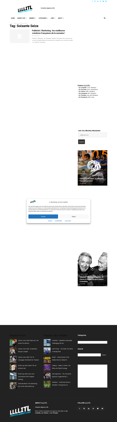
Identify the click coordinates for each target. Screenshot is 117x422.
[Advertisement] (91, 54)
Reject (74, 216)
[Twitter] (103, 1)
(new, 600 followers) (88, 95)
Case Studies (84, 274)
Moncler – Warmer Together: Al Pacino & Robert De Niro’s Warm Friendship (92, 279)
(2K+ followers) (87, 93)
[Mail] (100, 1)
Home (13, 18)
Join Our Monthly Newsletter (89, 130)
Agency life (21, 18)
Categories (43, 18)
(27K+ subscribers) (88, 89)
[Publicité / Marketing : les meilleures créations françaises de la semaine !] (20, 36)
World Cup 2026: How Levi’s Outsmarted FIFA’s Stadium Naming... (26, 376)
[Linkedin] (97, 1)
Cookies (50, 220)
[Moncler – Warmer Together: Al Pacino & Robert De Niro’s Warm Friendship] (92, 269)
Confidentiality (58, 220)
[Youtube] (106, 1)
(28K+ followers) (87, 91)
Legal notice (68, 220)
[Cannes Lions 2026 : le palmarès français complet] (92, 168)
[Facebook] (92, 1)
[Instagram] (95, 1)
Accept (43, 216)
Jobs (52, 18)
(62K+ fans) (86, 97)
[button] (104, 18)
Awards (32, 18)
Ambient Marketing (85, 175)
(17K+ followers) (87, 87)
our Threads (54, 413)
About (60, 18)
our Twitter (44, 413)
